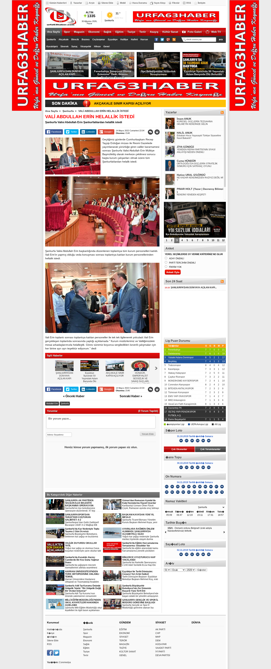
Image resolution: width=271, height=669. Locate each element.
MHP (157, 637)
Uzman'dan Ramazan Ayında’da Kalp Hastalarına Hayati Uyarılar (140, 504)
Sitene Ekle (107, 3)
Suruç (74, 46)
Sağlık (107, 31)
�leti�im (52, 637)
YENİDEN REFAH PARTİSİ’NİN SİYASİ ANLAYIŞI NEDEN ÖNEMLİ (196, 150)
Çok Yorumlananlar (210, 449)
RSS (188, 3)
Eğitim (119, 31)
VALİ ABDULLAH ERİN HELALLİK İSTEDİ (103, 110)
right (156, 368)
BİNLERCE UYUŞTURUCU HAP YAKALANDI (139, 561)
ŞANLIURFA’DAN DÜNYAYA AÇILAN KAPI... (191, 287)
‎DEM (157, 640)
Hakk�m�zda (54, 629)
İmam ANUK (184, 118)
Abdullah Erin (52, 403)
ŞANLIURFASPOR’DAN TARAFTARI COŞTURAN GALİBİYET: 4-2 (82, 519)
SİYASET (123, 637)
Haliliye (124, 39)
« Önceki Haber (73, 396)
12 (223, 240)
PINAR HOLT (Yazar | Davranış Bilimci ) (200, 190)
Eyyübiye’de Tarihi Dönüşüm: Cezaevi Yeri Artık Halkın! (140, 575)
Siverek (64, 46)
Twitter (74, 132)
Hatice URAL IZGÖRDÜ (191, 174)
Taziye (131, 31)
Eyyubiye (113, 39)
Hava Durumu (139, 3)
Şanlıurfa (51, 39)
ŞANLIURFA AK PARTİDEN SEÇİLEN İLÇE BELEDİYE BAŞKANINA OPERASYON (83, 505)
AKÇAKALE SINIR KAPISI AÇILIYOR (122, 103)
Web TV (216, 31)
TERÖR (123, 640)
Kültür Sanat (170, 31)
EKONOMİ (124, 633)
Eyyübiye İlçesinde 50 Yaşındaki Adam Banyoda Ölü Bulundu (204, 73)
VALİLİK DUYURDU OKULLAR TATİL (83, 547)
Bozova (86, 39)
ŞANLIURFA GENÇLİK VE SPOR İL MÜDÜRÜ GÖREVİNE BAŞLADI (140, 604)
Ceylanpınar (98, 39)
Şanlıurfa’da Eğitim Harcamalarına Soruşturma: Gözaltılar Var (140, 547)
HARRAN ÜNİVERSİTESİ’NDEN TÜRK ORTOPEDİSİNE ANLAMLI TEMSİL (83, 576)
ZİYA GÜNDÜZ (185, 146)
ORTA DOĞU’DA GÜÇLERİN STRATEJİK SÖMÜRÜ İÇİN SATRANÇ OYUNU (197, 164)
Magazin (79, 31)
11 (218, 240)
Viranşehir (85, 46)
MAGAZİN (124, 644)
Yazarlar (77, 3)
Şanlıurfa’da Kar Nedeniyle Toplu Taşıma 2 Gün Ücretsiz (83, 533)
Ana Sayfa (53, 31)
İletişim (201, 3)
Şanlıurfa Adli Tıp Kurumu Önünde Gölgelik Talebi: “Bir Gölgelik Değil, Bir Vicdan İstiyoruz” (83, 591)
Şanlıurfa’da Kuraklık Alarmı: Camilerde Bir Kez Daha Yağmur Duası (83, 562)
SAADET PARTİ (163, 648)
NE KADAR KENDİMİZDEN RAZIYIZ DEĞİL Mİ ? (200, 179)
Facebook (56, 132)
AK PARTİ (160, 629)
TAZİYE (123, 648)
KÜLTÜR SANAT (127, 651)
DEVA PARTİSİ (162, 655)
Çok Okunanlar (179, 449)
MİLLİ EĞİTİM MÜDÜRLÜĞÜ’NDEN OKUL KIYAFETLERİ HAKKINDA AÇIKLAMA (83, 605)
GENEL (123, 655)
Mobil (123, 3)
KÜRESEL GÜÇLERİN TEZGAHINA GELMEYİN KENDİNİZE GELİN (194, 122)
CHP (157, 633)
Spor (67, 31)
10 (213, 240)
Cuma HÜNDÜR (186, 160)
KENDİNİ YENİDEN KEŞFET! (191, 194)
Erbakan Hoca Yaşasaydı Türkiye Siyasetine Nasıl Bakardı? (199, 136)
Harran (144, 39)
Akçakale (64, 39)
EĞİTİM (123, 629)
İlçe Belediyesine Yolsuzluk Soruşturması (158, 73)
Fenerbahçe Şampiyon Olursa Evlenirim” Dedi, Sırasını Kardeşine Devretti (112, 73)
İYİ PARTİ (160, 651)
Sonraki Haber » (131, 396)
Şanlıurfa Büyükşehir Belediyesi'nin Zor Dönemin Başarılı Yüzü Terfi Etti (140, 591)
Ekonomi (94, 31)
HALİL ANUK (184, 132)
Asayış (154, 31)
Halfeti (134, 39)
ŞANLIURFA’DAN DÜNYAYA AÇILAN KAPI (67, 73)
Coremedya (65, 662)
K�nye (50, 633)
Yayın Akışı (159, 3)
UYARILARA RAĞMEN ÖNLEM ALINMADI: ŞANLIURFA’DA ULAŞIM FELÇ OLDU (140, 534)
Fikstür (176, 3)
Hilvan (97, 46)
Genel (106, 46)
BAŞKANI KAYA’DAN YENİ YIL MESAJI (139, 518)
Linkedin (90, 132)
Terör (142, 31)
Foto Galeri (195, 31)
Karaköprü (52, 46)
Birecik (75, 39)
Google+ (108, 132)
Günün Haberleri (58, 3)
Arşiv (92, 3)
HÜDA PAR (161, 644)
